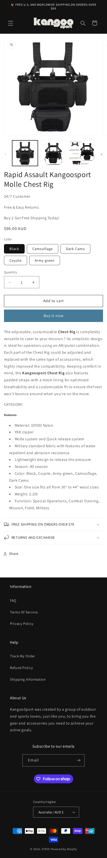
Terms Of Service (24, 612)
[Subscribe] (78, 760)
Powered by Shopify (64, 849)
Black (14, 248)
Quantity (10, 272)
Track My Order (22, 656)
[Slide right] (101, 154)
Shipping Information (28, 679)
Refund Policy (21, 667)
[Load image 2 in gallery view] (53, 153)
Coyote (15, 260)
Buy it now (53, 315)
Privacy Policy (22, 623)
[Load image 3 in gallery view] (81, 153)
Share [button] (13, 553)
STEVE (46, 849)
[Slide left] (5, 154)
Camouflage (42, 248)
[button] (10, 23)
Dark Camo (75, 248)
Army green (45, 260)
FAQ (13, 600)
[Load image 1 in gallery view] (25, 153)
